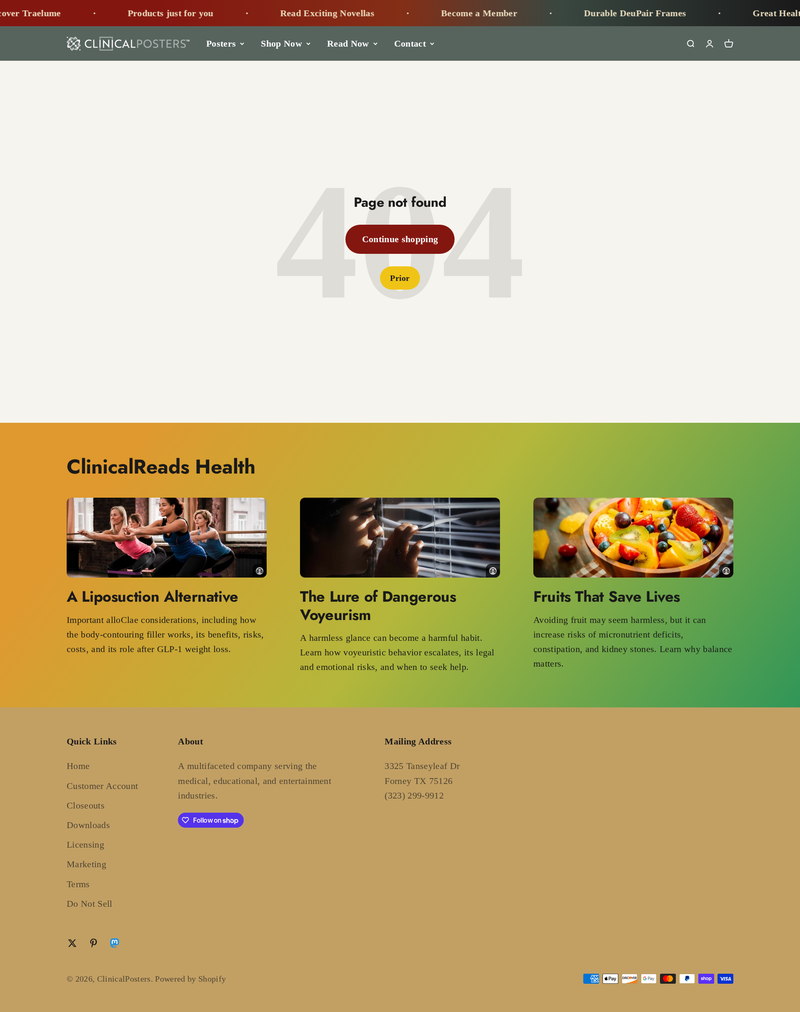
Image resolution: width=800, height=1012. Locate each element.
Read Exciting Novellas (281, 13)
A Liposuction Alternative (152, 596)
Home (78, 766)
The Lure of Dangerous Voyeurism (378, 605)
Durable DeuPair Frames (589, 13)
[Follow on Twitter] (72, 943)
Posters (221, 43)
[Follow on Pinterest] (93, 943)
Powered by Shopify (190, 978)
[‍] (167, 538)
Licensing (85, 844)
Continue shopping (400, 239)
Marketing (86, 864)
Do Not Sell (89, 903)
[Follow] (114, 945)
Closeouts (86, 805)
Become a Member (433, 13)
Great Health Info (743, 13)
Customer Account (102, 786)
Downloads (88, 825)
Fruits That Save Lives (606, 596)
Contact (410, 43)
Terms (78, 884)
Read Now (348, 43)
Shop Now (281, 43)
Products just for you (125, 13)
